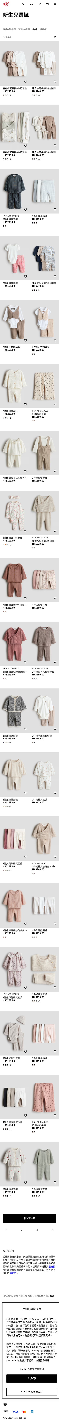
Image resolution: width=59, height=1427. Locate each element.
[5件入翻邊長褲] (44, 1033)
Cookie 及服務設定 (31, 1391)
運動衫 (13, 1273)
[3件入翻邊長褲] (44, 191)
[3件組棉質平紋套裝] (15, 513)
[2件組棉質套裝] (15, 191)
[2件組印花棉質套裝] (15, 969)
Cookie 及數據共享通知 (32, 1369)
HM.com (7, 1295)
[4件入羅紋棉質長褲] (15, 838)
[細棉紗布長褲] (44, 386)
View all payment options (14, 1417)
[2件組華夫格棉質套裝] (44, 644)
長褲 (52, 1295)
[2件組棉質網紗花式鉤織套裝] (15, 580)
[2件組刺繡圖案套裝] (44, 710)
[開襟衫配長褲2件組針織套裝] (44, 513)
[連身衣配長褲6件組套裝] (15, 63)
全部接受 (31, 1378)
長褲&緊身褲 (41, 1295)
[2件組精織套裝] (15, 386)
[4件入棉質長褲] (44, 580)
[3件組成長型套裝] (15, 1033)
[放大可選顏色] (5, 226)
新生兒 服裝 (26, 1295)
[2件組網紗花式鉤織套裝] (15, 453)
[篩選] (54, 37)
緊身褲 (52, 1266)
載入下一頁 (29, 1218)
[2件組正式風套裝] (15, 322)
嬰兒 (16, 1295)
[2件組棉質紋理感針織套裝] (15, 644)
